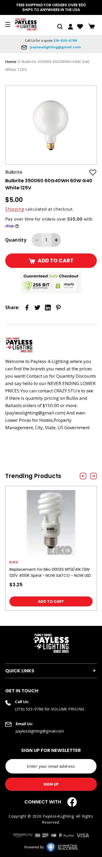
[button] (60, 26)
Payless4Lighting (58, 816)
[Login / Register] (70, 26)
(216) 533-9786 (29, 708)
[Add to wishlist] (93, 172)
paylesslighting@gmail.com (55, 47)
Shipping (14, 209)
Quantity (15, 240)
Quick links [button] (19, 670)
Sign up (51, 784)
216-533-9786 (65, 40)
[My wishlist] (80, 26)
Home (10, 61)
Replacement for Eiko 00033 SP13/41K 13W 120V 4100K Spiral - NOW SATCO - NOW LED (50, 572)
